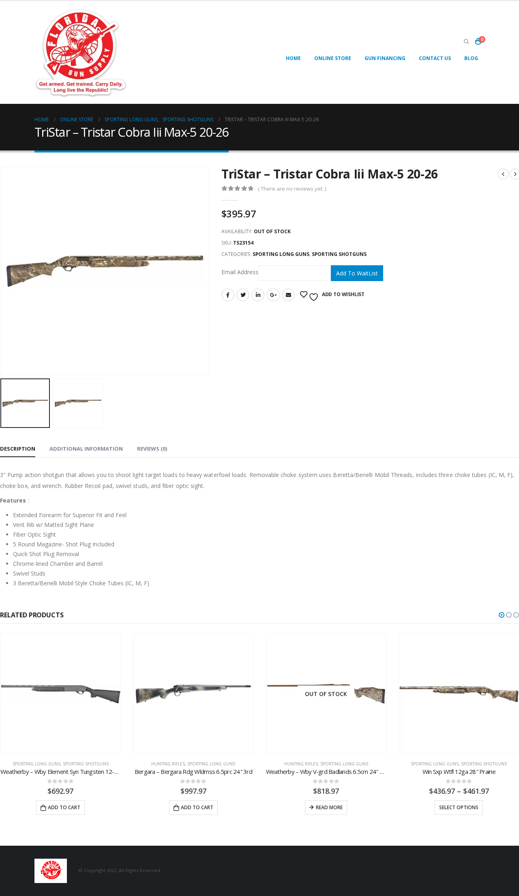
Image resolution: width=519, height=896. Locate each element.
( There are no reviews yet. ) (292, 188)
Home (293, 58)
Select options (458, 807)
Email (288, 294)
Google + (273, 294)
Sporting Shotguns (339, 254)
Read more (329, 807)
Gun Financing (385, 58)
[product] (61, 694)
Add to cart (64, 807)
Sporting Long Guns (281, 254)
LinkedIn (257, 294)
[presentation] (207, 271)
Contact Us (435, 58)
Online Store (332, 58)
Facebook (227, 294)
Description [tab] (17, 448)
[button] (501, 615)
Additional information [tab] (86, 448)
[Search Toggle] (466, 42)
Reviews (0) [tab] (152, 448)
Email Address (239, 272)
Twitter (242, 294)
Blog (471, 58)
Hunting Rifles (168, 764)
